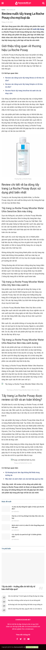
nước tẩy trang (38, 29)
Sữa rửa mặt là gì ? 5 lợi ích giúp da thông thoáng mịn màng (25, 596)
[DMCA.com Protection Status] (32, 647)
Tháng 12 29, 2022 (7, 22)
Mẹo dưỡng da (11, 10)
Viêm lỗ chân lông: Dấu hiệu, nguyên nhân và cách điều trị (25, 609)
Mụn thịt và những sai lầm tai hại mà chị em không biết (24, 600)
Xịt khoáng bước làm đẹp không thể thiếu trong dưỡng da (25, 604)
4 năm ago (16, 511)
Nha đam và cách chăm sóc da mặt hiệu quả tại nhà (24, 479)
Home (3, 10)
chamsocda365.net (19, 647)
